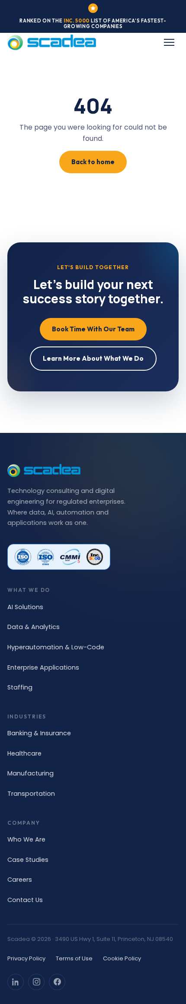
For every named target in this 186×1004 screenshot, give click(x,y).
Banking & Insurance (39, 733)
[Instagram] (36, 982)
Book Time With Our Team (93, 329)
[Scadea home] (51, 42)
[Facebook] (57, 982)
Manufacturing (30, 773)
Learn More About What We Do (93, 358)
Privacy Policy (26, 958)
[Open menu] (169, 42)
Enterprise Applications (43, 667)
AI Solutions (25, 607)
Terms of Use (74, 958)
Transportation (31, 793)
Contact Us (25, 900)
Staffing (19, 687)
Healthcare (24, 753)
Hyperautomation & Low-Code (55, 647)
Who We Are (26, 839)
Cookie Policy (122, 958)
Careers (19, 879)
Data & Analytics (33, 627)
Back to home (93, 162)
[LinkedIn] (15, 982)
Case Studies (27, 859)
